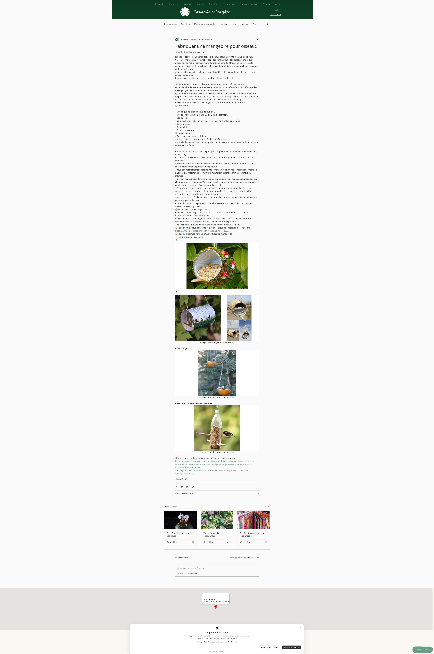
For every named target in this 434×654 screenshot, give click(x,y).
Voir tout (267, 506)
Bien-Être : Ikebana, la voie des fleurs (179, 534)
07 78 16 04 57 (275, 15)
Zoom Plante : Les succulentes (211, 534)
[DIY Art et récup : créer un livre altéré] (253, 520)
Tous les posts (170, 24)
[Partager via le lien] (193, 487)
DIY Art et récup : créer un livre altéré (252, 534)
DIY (234, 24)
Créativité (185, 24)
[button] (267, 24)
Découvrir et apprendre (204, 24)
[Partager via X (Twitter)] (182, 487)
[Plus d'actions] (257, 39)
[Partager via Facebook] (176, 487)
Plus (254, 24)
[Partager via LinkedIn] (187, 487)
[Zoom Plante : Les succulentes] (217, 520)
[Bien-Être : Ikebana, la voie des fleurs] (180, 520)
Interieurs (224, 24)
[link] (276, 9)
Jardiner (244, 24)
